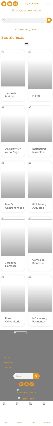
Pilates (36, 95)
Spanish (35, 3)
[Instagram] (15, 3)
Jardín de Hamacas (10, 264)
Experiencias (8, 363)
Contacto (7, 368)
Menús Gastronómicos (14, 206)
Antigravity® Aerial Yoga (13, 150)
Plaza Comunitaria (12, 320)
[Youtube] (9, 3)
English (28, 3)
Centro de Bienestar (38, 261)
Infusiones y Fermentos (39, 320)
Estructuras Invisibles (39, 150)
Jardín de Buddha (10, 95)
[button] (48, 4)
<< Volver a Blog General (26, 29)
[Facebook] (3, 3)
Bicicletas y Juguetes (39, 206)
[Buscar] (49, 20)
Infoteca (7, 357)
